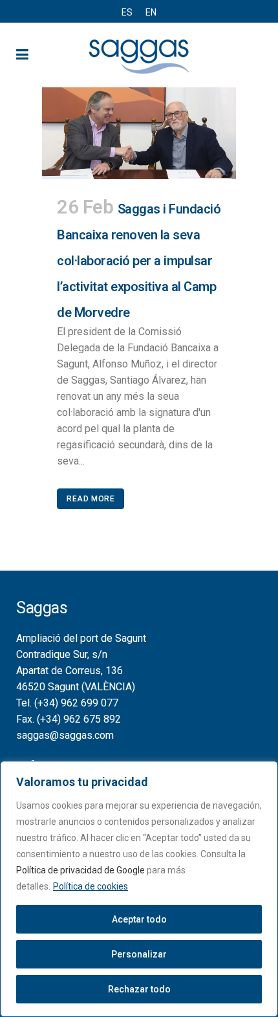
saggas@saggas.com (65, 735)
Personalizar (139, 954)
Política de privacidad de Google (80, 870)
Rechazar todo (139, 989)
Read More (90, 498)
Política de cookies (90, 886)
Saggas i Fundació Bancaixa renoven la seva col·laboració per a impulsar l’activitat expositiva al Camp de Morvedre (138, 260)
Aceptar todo (139, 919)
